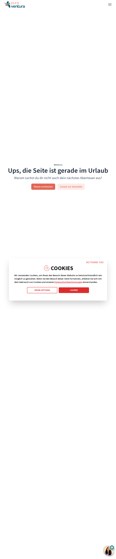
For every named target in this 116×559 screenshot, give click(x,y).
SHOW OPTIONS (42, 290)
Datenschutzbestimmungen (68, 282)
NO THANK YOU (95, 262)
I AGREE (74, 290)
